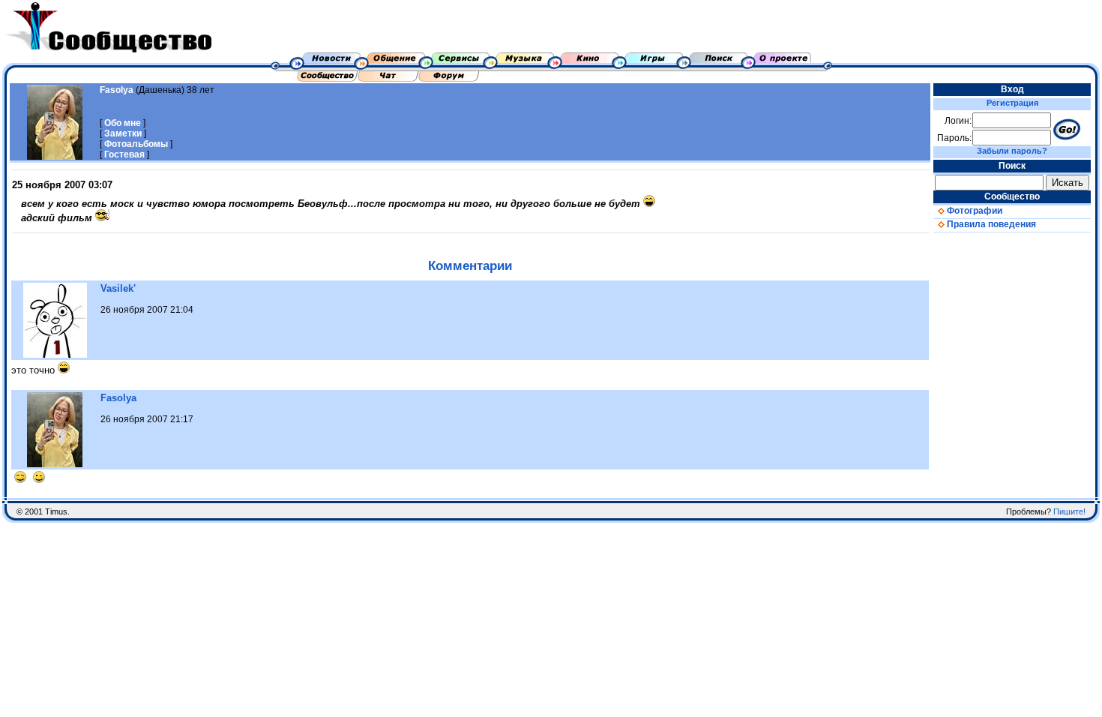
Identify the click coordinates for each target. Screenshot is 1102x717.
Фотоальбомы (136, 144)
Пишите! (1069, 511)
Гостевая (124, 154)
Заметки (123, 133)
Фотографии (973, 211)
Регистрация (1012, 102)
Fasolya (116, 90)
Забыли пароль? (1012, 150)
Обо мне (122, 123)
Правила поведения (990, 224)
